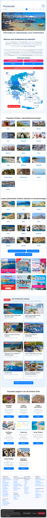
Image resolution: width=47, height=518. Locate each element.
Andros (39, 177)
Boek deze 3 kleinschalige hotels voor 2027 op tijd (12, 316)
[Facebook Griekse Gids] (40, 9)
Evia (23, 209)
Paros (38, 153)
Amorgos (23, 245)
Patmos (39, 209)
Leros (8, 209)
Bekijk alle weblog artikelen (24, 383)
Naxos (23, 153)
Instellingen (34, 513)
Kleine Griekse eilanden (33, 251)
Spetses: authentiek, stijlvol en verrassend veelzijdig (32, 373)
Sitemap (37, 497)
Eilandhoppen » (34, 60)
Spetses (8, 245)
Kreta (8, 129)
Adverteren (5, 504)
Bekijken (9, 416)
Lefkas (8, 165)
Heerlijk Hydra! (8, 372)
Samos (8, 189)
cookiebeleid (8, 515)
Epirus (14, 497)
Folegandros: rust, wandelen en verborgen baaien (12, 354)
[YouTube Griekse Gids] (33, 9)
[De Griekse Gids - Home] (8, 6)
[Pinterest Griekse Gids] (43, 9)
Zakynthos (23, 141)
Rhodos (39, 129)
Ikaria (8, 221)
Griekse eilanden (25, 43)
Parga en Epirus (8, 177)
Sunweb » (13, 63)
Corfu (23, 129)
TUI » (34, 63)
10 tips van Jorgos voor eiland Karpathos (12, 335)
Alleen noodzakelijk (26, 513)
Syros (38, 221)
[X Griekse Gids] (30, 9)
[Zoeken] (26, 9)
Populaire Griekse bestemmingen (23, 254)
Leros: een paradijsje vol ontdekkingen (31, 335)
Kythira (23, 233)
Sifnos (38, 245)
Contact (37, 490)
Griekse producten (39, 485)
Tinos (8, 233)
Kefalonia (23, 165)
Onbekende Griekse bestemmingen (17, 251)
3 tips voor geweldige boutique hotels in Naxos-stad (33, 316)
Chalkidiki (38, 165)
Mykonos (8, 153)
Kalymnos (38, 233)
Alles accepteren (41, 513)
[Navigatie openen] (43, 6)
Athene (26, 481)
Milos (23, 221)
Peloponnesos (23, 177)
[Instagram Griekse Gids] (36, 9)
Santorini (38, 141)
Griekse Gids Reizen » (13, 60)
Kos (8, 141)
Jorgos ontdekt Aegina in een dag (33, 353)
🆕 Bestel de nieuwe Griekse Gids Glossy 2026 (23, 68)
